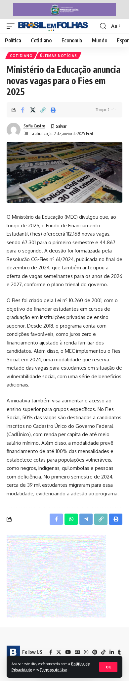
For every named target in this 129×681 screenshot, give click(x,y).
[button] (108, 667)
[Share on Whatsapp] (71, 519)
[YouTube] (68, 652)
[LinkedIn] (111, 652)
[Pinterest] (95, 652)
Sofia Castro (34, 125)
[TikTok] (103, 652)
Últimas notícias (58, 56)
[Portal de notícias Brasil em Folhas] (53, 26)
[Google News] (77, 652)
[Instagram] (86, 652)
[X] (59, 652)
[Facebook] (51, 652)
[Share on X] (32, 110)
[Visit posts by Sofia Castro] (14, 130)
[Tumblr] (119, 652)
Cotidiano (21, 56)
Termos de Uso (53, 669)
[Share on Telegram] (86, 519)
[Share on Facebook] (22, 110)
